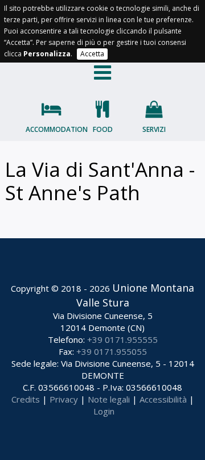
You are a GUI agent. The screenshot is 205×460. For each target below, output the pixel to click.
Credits (25, 399)
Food (103, 129)
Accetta (92, 54)
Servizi (154, 129)
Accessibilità (163, 399)
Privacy (64, 399)
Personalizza (47, 54)
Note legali (109, 399)
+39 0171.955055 (111, 351)
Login (103, 411)
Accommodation (51, 129)
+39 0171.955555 (122, 339)
